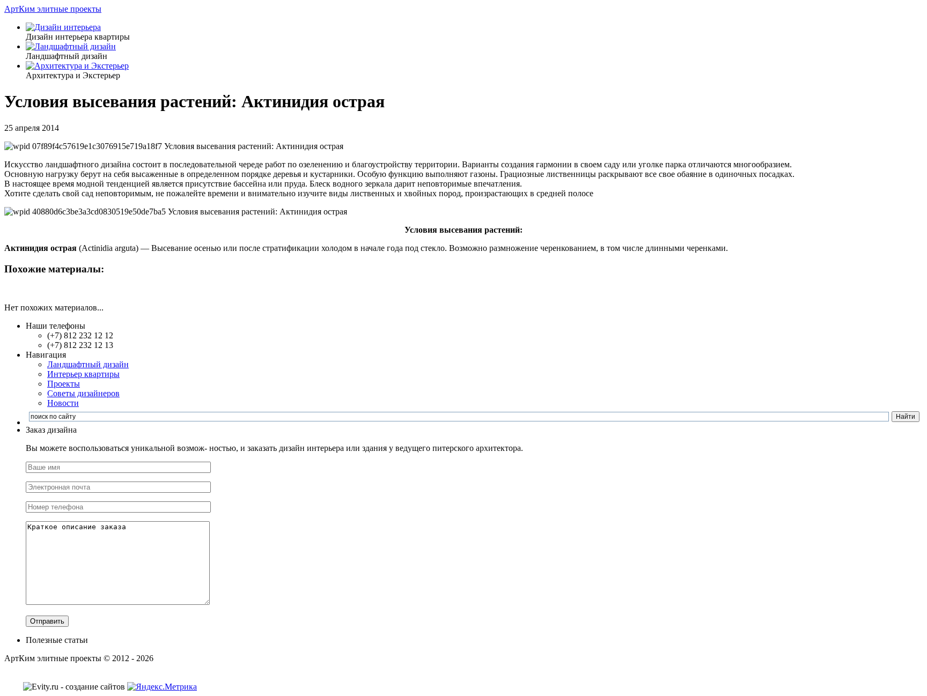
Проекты (63, 383)
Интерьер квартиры (83, 374)
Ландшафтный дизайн (88, 364)
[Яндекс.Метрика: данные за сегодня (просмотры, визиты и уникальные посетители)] (162, 687)
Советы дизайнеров (83, 393)
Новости (63, 403)
